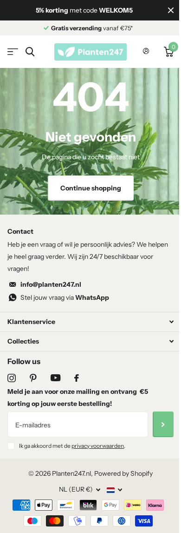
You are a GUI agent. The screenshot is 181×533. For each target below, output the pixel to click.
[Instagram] (11, 378)
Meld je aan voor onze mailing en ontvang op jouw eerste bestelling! (77, 397)
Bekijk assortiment (12, 52)
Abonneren (163, 424)
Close (171, 10)
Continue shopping (90, 188)
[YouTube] (55, 377)
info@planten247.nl (50, 284)
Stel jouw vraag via (64, 297)
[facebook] (76, 378)
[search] (30, 51)
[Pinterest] (33, 378)
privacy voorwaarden (97, 445)
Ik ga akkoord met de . (72, 445)
